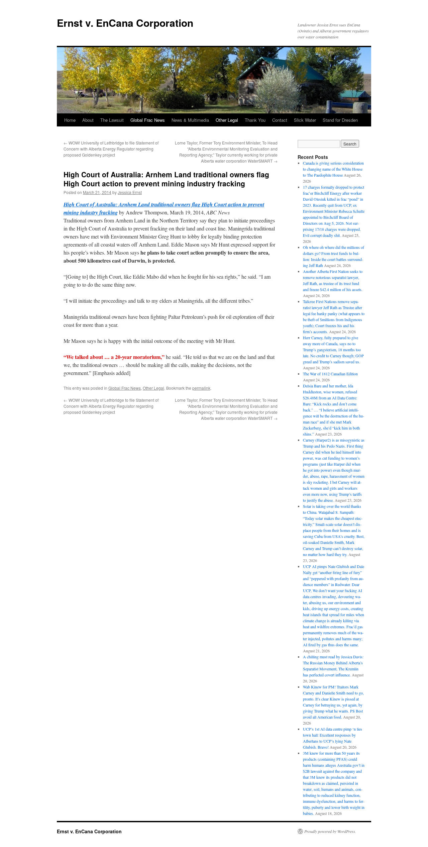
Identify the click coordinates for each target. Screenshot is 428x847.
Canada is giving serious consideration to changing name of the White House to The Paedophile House (333, 169)
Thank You (255, 120)
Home (70, 120)
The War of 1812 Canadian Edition (330, 373)
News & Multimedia (190, 120)
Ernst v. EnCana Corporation (125, 22)
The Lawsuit (112, 120)
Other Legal (227, 120)
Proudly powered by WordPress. (330, 831)
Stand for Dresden (340, 120)
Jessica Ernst (130, 192)
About (88, 120)
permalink (201, 388)
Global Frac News (147, 120)
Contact (279, 120)
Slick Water (305, 120)
